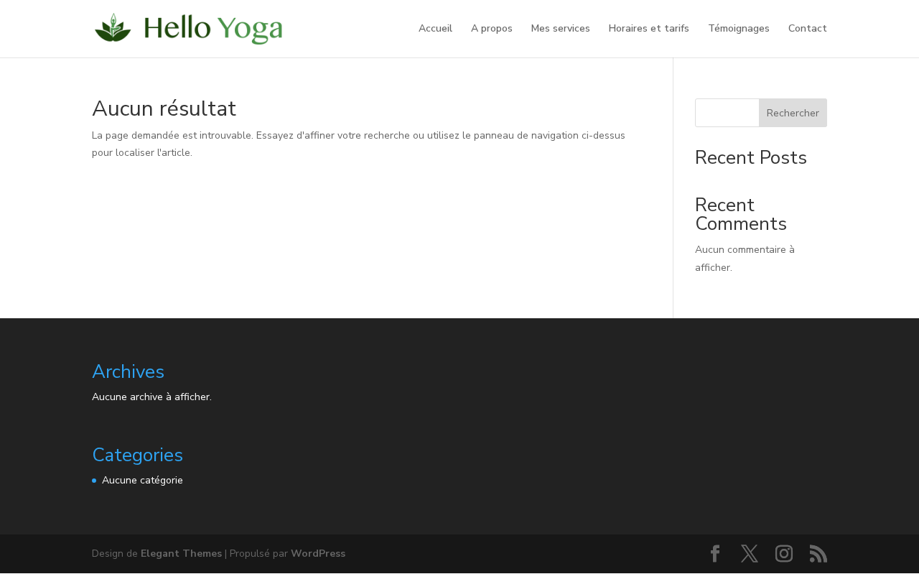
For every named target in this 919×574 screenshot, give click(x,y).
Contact (807, 29)
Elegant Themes (181, 553)
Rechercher (793, 113)
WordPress (318, 553)
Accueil (435, 29)
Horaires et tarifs (649, 29)
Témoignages (739, 29)
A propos (492, 29)
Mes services (560, 29)
